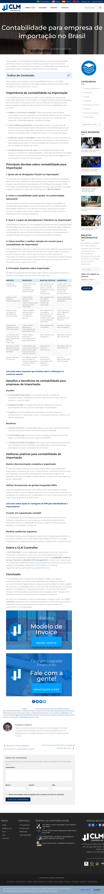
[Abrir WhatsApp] (99, 889)
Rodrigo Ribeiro (60, 49)
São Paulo (10, 882)
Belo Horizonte (39, 882)
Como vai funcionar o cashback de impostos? (91, 209)
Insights (54, 7)
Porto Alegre (58, 882)
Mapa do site (86, 1)
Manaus (67, 882)
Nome (8, 785)
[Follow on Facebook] (89, 825)
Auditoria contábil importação (25, 711)
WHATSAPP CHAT (46, 689)
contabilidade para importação (28, 717)
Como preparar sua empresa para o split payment (89, 228)
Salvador (83, 882)
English (57, 1)
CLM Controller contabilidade (58, 713)
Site (53, 785)
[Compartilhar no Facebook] (33, 701)
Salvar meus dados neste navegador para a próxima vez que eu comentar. (36, 794)
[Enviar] (100, 7)
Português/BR (44, 1)
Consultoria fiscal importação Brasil (46, 711)
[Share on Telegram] (44, 701)
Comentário (10, 767)
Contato (64, 7)
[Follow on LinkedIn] (100, 825)
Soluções (43, 7)
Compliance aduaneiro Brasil (59, 715)
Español (68, 1)
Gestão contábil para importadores (37, 713)
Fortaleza (75, 882)
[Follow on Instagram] (93, 825)
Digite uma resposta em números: (90, 275)
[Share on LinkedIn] (41, 701)
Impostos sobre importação (16, 713)
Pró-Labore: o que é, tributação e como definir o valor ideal (90, 151)
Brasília (30, 882)
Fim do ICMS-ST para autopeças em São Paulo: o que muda (90, 170)
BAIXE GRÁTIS (46, 642)
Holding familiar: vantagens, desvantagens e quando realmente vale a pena (89, 190)
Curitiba (49, 882)
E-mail (32, 785)
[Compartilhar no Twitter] (37, 701)
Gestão (24, 709)
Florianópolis (92, 882)
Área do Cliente (97, 1)
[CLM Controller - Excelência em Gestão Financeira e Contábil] (12, 8)
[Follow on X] (96, 825)
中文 (78, 1)
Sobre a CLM (30, 7)
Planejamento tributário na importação (36, 715)
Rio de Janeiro (21, 882)
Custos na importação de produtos (46, 709)
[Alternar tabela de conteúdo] (67, 75)
